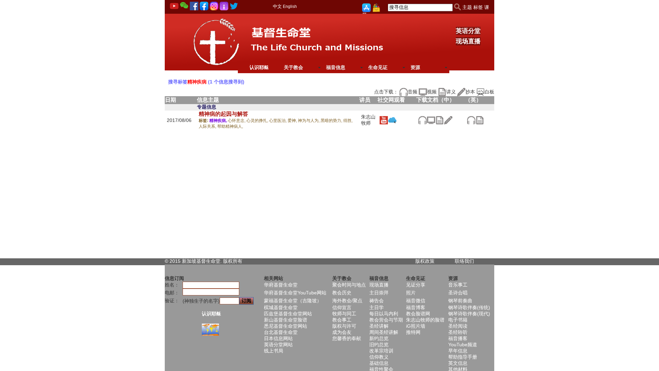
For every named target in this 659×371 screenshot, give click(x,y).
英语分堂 (468, 30)
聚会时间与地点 (349, 285)
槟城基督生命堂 (281, 307)
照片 (411, 292)
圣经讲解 (379, 326)
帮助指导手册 (462, 357)
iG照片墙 (415, 326)
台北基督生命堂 (281, 332)
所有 (237, 261)
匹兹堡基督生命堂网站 (288, 313)
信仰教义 (379, 357)
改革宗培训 (381, 350)
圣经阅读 (457, 326)
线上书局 (273, 350)
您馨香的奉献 (346, 338)
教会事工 (341, 320)
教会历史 (341, 292)
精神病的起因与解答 (223, 114)
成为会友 (341, 332)
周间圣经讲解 (383, 332)
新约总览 (379, 338)
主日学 (376, 307)
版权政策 (425, 261)
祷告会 (376, 300)
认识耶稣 (259, 67)
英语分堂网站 (278, 344)
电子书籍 (457, 320)
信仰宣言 (341, 307)
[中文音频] (422, 119)
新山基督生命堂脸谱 (285, 320)
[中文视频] (431, 119)
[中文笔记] (439, 119)
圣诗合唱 (457, 292)
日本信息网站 (278, 338)
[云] (392, 119)
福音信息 (335, 67)
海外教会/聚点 (347, 300)
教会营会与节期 (386, 320)
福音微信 (415, 300)
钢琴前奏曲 (460, 300)
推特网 (413, 332)
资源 (415, 67)
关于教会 (293, 67)
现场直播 (468, 41)
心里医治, (278, 120)
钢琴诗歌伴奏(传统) (469, 307)
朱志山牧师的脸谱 (425, 320)
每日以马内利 (383, 313)
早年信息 (457, 350)
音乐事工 (457, 285)
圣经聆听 (457, 332)
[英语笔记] (479, 119)
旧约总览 (379, 344)
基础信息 (379, 363)
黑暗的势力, (332, 120)
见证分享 (415, 285)
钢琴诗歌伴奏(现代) (469, 313)
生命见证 (378, 67)
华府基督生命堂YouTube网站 (295, 292)
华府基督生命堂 (281, 285)
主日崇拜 (379, 292)
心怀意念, (237, 120)
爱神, (293, 120)
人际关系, (208, 126)
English (290, 6)
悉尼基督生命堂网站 (285, 326)
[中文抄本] (448, 119)
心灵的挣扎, (257, 120)
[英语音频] (471, 119)
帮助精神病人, (230, 126)
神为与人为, (309, 120)
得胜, (347, 120)
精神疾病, (218, 120)
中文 (277, 6)
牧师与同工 (344, 313)
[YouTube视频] (383, 119)
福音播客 (457, 338)
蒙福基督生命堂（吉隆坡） (293, 300)
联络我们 (464, 261)
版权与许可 (344, 326)
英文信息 (457, 363)
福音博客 (415, 307)
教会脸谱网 (418, 313)
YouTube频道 (462, 344)
